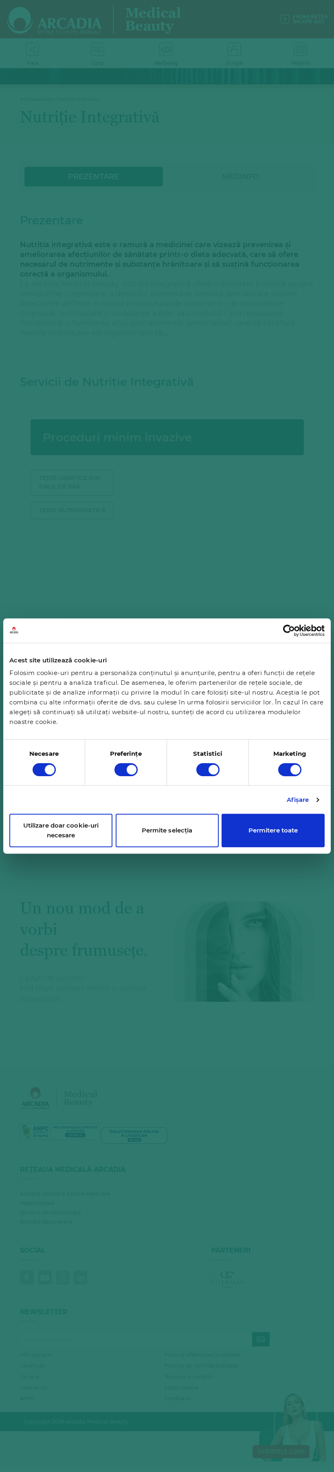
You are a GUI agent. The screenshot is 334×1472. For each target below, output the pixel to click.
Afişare (298, 800)
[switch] (126, 769)
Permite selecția (167, 830)
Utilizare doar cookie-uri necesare (61, 830)
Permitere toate (273, 830)
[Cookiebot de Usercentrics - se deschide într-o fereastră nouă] (289, 630)
